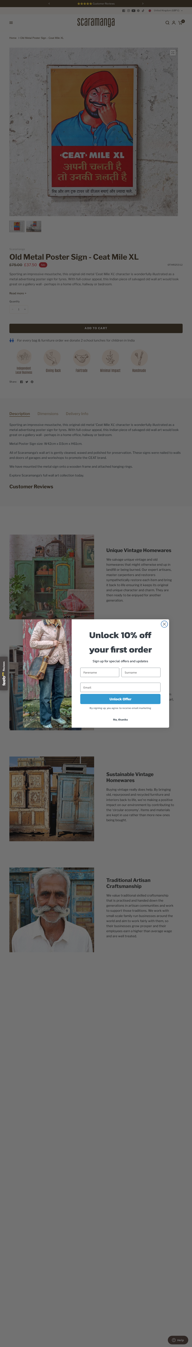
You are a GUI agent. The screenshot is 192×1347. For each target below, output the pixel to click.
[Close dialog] (164, 624)
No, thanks (120, 719)
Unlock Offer (120, 699)
